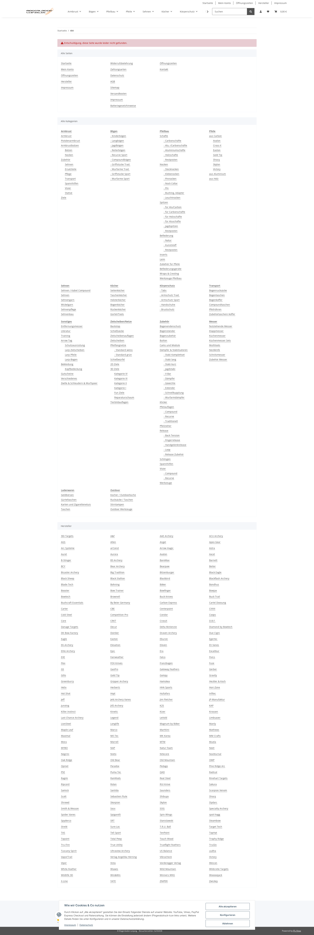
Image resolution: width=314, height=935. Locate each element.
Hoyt (112, 693)
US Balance (166, 850)
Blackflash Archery (219, 578)
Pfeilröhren (215, 309)
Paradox (114, 766)
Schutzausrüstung (75, 345)
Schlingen (165, 459)
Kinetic (114, 711)
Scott (63, 796)
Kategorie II (120, 383)
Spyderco (66, 820)
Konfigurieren (227, 915)
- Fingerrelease (172, 440)
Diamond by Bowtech (220, 626)
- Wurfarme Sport (120, 178)
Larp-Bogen (71, 359)
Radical (213, 772)
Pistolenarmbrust (70, 140)
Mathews (214, 729)
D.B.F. (212, 620)
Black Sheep (67, 578)
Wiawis (114, 869)
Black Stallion (117, 578)
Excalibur (214, 651)
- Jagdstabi (169, 368)
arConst (114, 548)
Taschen (65, 509)
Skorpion (115, 802)
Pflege (68, 173)
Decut (113, 626)
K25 (162, 705)
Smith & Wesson (70, 808)
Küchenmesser (217, 335)
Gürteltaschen (69, 499)
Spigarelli (115, 814)
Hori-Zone (214, 687)
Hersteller (263, 3)
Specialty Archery (218, 808)
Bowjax (213, 590)
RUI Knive (165, 784)
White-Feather (69, 869)
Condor (164, 614)
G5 (62, 669)
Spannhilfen (71, 183)
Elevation (115, 645)
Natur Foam (166, 747)
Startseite (207, 3)
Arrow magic (167, 548)
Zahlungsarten (118, 69)
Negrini (65, 753)
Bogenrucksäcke (218, 290)
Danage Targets (69, 626)
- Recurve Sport (118, 154)
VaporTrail (66, 856)
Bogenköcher (117, 304)
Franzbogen (166, 663)
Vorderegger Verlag (170, 862)
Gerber (213, 669)
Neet (211, 747)
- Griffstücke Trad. (120, 164)
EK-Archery (67, 645)
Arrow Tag (66, 340)
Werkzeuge (166, 482)
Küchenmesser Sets (220, 340)
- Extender (169, 387)
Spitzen (164, 202)
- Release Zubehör (174, 454)
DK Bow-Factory (69, 632)
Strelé (64, 826)
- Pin (166, 188)
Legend (114, 717)
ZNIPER (164, 881)
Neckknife (214, 349)
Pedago (164, 766)
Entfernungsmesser (72, 326)
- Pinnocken (170, 178)
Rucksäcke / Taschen (121, 499)
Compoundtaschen (219, 304)
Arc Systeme (67, 548)
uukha (212, 850)
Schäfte (164, 135)
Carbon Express (168, 602)
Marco (113, 729)
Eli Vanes (214, 645)
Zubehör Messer (218, 359)
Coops (212, 614)
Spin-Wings (166, 814)
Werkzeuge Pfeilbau (171, 278)
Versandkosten (118, 93)
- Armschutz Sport (170, 299)
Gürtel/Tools (117, 314)
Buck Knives (166, 596)
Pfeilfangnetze (118, 345)
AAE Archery (166, 536)
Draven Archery (168, 632)
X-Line (64, 881)
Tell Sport (115, 832)
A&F (112, 536)
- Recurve (169, 416)
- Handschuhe (167, 304)
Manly (212, 723)
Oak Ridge (66, 760)
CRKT (113, 620)
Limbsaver (214, 717)
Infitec (212, 693)
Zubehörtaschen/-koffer (222, 314)
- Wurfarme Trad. (119, 169)
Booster (65, 590)
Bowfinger (165, 590)
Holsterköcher (118, 299)
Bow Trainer (117, 590)
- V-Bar (167, 373)
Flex (63, 663)
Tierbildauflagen (119, 402)
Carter (64, 608)
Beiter (212, 566)
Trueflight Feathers (170, 844)
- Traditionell (171, 421)
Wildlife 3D (67, 875)
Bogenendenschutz (170, 326)
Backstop (115, 326)
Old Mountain (167, 760)
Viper (64, 862)
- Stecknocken (171, 169)
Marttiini (164, 729)
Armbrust (66, 135)
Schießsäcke (117, 331)
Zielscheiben (117, 340)
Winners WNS (167, 875)
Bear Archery (117, 566)
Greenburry (67, 681)
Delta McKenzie (168, 626)
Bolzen (68, 150)
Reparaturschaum (124, 397)
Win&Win (115, 875)
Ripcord (65, 784)
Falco (162, 657)
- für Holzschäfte (173, 216)
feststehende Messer (220, 326)
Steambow (215, 820)
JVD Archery (116, 705)
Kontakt (164, 69)
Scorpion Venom (218, 790)
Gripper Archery (119, 681)
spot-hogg (214, 814)
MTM (162, 741)
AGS (63, 542)
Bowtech (65, 596)
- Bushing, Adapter (174, 192)
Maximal (65, 735)
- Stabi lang (170, 359)
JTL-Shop (297, 930)
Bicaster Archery (70, 572)
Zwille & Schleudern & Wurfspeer (79, 383)
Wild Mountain (168, 869)
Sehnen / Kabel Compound (75, 290)
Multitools (214, 345)
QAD (162, 772)
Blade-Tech (67, 584)
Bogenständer (167, 331)
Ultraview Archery (120, 850)
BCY (63, 566)
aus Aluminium (217, 173)
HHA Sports (166, 687)
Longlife (114, 723)
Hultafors (165, 693)
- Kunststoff (170, 245)
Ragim (64, 778)
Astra (212, 548)
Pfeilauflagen (167, 406)
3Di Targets (67, 536)
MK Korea (165, 735)
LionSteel (66, 723)
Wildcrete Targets (218, 869)
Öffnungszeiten (244, 3)
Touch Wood (166, 838)
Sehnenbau (67, 314)
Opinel (64, 766)
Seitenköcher (117, 290)
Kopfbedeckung (73, 368)
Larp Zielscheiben (74, 349)
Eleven (163, 645)
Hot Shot (65, 693)
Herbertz (115, 687)
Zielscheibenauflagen (122, 335)
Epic (112, 651)
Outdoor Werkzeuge (121, 509)
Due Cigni (214, 632)
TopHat (213, 832)
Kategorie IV (120, 373)
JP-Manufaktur (217, 699)
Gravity (213, 675)
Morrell (114, 741)
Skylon (216, 164)
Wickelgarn (67, 304)
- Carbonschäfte (172, 140)
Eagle (64, 638)
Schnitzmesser (217, 354)
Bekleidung (67, 364)
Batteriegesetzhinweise (123, 105)
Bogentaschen (217, 295)
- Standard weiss (123, 349)
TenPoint (164, 832)
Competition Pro (119, 614)
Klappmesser (216, 331)
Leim (162, 259)
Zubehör (65, 159)
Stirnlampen (117, 504)
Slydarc (213, 802)
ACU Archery (216, 536)
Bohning (115, 584)
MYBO (64, 747)
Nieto (113, 753)
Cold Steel (66, 614)
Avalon (216, 140)
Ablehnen (227, 923)
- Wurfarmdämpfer (174, 397)
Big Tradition (117, 572)
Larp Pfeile (71, 354)
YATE (113, 881)
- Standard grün (123, 354)
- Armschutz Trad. (169, 295)
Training (65, 335)
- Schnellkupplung (174, 392)
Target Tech (215, 826)
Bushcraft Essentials (72, 602)
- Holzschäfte (171, 154)
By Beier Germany (120, 602)
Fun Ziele (119, 392)
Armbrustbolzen (70, 145)
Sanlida (114, 790)
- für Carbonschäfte (174, 211)
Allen (113, 542)
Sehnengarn (67, 299)
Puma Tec (115, 772)
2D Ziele (114, 364)
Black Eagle (215, 572)
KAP (211, 705)
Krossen (213, 711)
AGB (112, 81)
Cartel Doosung (217, 602)
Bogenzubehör (168, 335)
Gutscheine (67, 373)
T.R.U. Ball (165, 826)
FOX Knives (116, 663)
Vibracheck (166, 856)
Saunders (165, 790)
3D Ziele (114, 368)
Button (163, 340)
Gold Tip (217, 154)
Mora (64, 741)
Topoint (65, 838)
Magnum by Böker (170, 723)
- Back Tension (172, 435)
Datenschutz (86, 925)
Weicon (213, 862)
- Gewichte (169, 383)
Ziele (63, 197)
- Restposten (170, 159)
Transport (70, 178)
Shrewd (65, 802)
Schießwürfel (117, 359)
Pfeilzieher (165, 425)
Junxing (65, 705)
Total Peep (116, 838)
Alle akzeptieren (228, 906)
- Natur (168, 240)
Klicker (163, 402)
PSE (63, 772)
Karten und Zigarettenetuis (76, 504)
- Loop (167, 449)
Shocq (216, 159)
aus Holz (213, 178)
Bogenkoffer (215, 299)
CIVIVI (212, 608)
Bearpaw (164, 566)
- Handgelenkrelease (175, 444)
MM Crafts (215, 735)
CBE (112, 608)
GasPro (114, 669)
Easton (216, 150)
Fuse (211, 663)
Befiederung (166, 235)
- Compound (170, 411)
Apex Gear (214, 542)
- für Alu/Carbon (173, 207)
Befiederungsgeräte (170, 268)
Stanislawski (166, 820)
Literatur (65, 331)
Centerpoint (166, 608)
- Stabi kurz (170, 364)
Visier (68, 188)
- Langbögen (117, 140)
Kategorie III (120, 378)
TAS (63, 832)
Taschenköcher (118, 295)
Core (63, 620)
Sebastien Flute (118, 796)
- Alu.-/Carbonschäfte (175, 145)
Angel (163, 542)
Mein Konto (224, 3)
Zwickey (213, 881)
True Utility (116, 844)
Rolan (113, 784)
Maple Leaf (67, 729)
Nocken (69, 154)
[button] (260, 11)
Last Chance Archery (72, 717)
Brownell (115, 596)
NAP (112, 747)
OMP (211, 760)
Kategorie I (120, 387)
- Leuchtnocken (172, 197)
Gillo (63, 675)
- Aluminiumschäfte (174, 150)
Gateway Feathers (169, 669)
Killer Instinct (68, 711)
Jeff (63, 699)
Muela (212, 741)
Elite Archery (68, 651)
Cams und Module (170, 345)
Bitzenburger (167, 572)
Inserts (163, 254)
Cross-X (217, 145)
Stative (68, 192)
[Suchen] (250, 11)
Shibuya (164, 796)
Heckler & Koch (217, 681)
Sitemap (114, 87)
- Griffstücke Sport (120, 173)
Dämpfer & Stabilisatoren (174, 349)
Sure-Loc (115, 826)
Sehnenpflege (68, 309)
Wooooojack (215, 875)
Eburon (164, 638)
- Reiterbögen (117, 150)
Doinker (114, 632)
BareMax (164, 560)
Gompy (163, 675)
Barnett (213, 560)
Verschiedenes (69, 378)
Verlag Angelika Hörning (123, 856)
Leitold (163, 717)
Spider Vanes (68, 814)
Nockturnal (215, 753)
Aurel (64, 554)
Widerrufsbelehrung (121, 63)
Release (164, 430)
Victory (216, 169)
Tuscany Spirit (69, 850)
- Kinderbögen (118, 135)
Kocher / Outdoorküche (123, 494)
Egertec (213, 638)
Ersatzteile (70, 169)
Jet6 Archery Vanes (120, 699)
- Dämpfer (169, 378)
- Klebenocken (171, 173)
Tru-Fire (65, 844)
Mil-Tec (114, 735)
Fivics (212, 657)
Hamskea (165, 681)
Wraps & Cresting (169, 273)
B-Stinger (66, 560)
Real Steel (165, 778)
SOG (162, 808)
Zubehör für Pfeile (170, 264)
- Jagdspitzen (171, 226)
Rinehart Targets (218, 778)
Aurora (114, 554)
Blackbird (165, 578)
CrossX (163, 620)
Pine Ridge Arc (217, 766)
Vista (113, 862)
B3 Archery (116, 560)
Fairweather (116, 657)
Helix (63, 687)
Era (161, 651)
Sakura (213, 784)
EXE (63, 657)
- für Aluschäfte (172, 221)
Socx (112, 808)
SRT (112, 820)
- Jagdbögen (116, 145)
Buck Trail (214, 596)
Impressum (70, 925)
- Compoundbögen (120, 159)
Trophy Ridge (216, 838)
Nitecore (164, 753)
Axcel (212, 554)
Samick (65, 790)
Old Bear (115, 760)
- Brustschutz (167, 309)
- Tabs (163, 290)
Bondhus (214, 584)
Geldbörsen (67, 494)
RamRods (115, 778)
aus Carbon (215, 135)
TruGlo (213, 844)
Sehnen (69, 164)
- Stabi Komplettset (174, 354)
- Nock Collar (171, 183)
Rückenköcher (118, 309)
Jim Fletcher (166, 699)
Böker (163, 584)
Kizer (162, 711)
